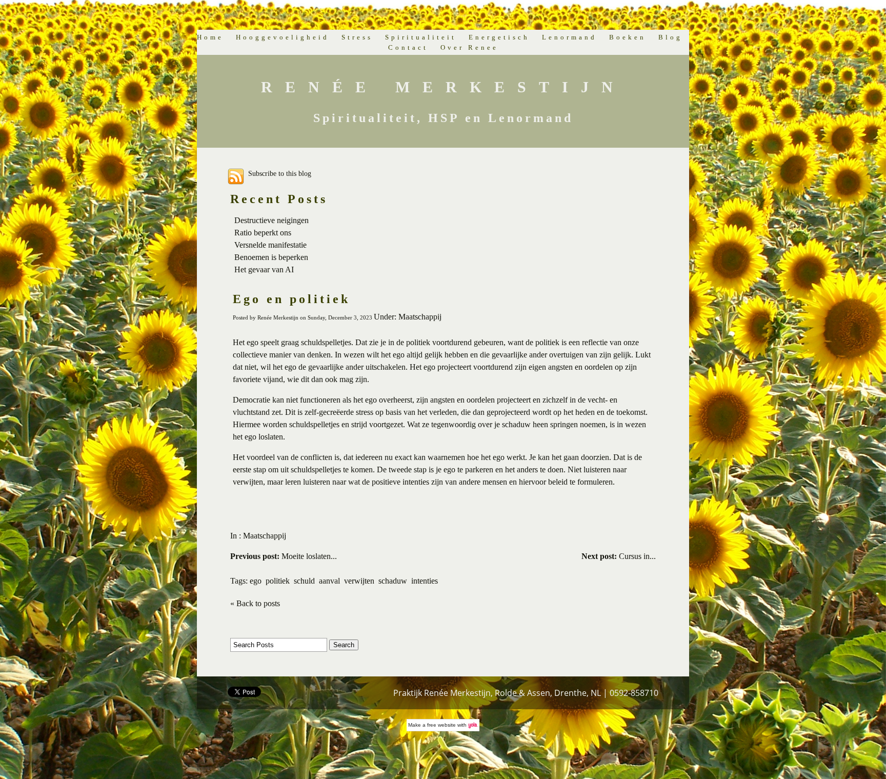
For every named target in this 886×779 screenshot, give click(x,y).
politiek (278, 580)
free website (441, 725)
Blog (670, 37)
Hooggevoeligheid (282, 37)
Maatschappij (264, 535)
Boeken (627, 37)
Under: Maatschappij (407, 316)
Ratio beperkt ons (262, 232)
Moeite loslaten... (283, 556)
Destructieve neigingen (271, 220)
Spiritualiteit (420, 37)
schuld (304, 580)
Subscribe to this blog (279, 173)
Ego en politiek (291, 299)
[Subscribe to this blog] (236, 176)
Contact (408, 47)
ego (255, 580)
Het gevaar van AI (264, 269)
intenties (424, 580)
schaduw (392, 580)
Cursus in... (618, 556)
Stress (357, 37)
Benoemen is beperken (271, 257)
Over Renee (469, 47)
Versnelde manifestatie (270, 245)
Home (210, 37)
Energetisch (499, 37)
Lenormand (569, 37)
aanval (329, 580)
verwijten (359, 580)
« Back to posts (255, 603)
